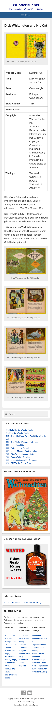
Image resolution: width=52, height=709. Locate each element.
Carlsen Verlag (38, 659)
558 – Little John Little (15, 445)
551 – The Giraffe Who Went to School (22, 442)
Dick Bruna (24, 638)
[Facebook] (23, 693)
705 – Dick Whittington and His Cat (20, 454)
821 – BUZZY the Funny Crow (18, 463)
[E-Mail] (29, 693)
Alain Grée (23, 635)
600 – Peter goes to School (17, 448)
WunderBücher (26, 4)
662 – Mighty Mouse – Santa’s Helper (21, 451)
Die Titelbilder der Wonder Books (19, 430)
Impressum (16, 602)
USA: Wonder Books (16, 423)
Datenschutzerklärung (32, 602)
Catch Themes (33, 705)
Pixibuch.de (10, 635)
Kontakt (7, 602)
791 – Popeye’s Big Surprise (18, 457)
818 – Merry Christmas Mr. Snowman (21, 460)
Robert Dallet (24, 653)
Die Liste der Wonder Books (17, 433)
